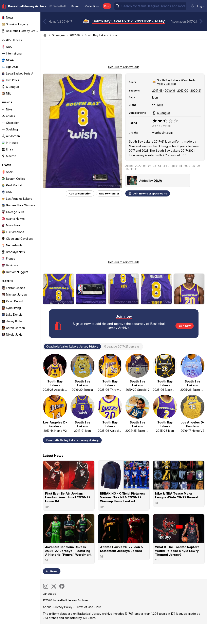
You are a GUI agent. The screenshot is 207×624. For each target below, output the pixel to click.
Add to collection (80, 193)
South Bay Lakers (96, 35)
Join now (184, 325)
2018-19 (170, 90)
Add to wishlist (109, 193)
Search (75, 6)
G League (58, 35)
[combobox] (153, 6)
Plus (107, 6)
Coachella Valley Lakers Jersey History (72, 440)
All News (51, 571)
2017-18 (75, 35)
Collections (92, 6)
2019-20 (182, 90)
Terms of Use (84, 607)
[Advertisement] (123, 54)
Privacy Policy (63, 607)
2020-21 (195, 90)
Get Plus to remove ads (123, 67)
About (47, 607)
